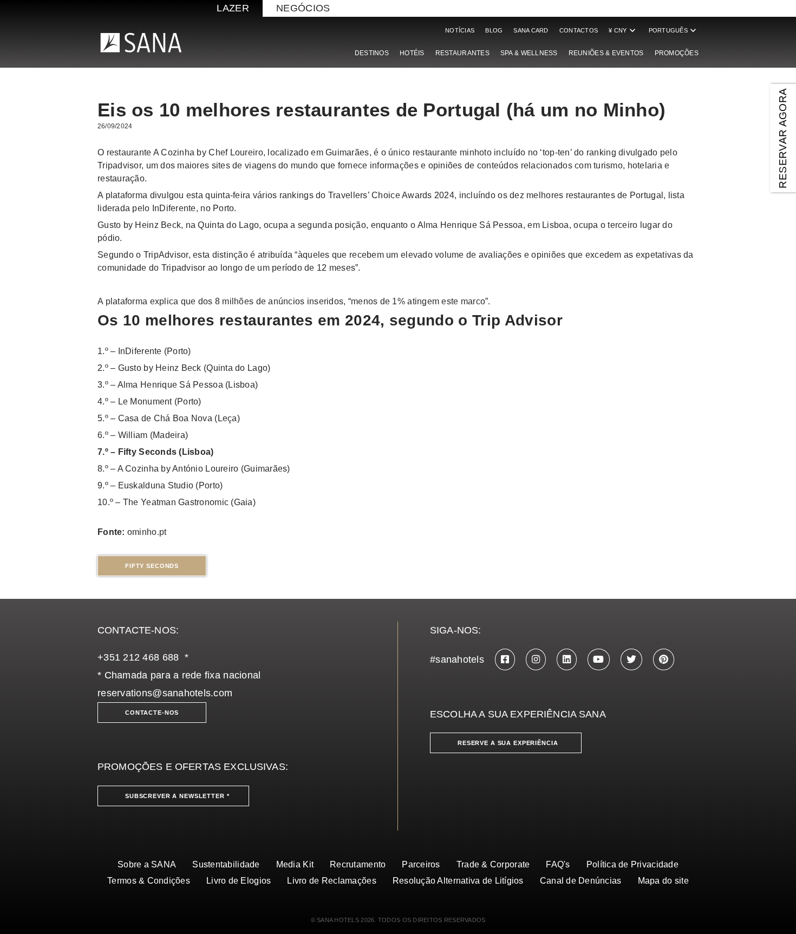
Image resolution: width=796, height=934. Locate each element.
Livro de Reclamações (331, 880)
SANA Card (530, 30)
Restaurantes (462, 53)
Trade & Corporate (493, 864)
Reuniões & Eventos (606, 53)
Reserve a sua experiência (508, 743)
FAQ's (558, 864)
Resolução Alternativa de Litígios (458, 880)
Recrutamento (358, 864)
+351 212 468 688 (138, 657)
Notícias (459, 30)
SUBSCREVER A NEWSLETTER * (177, 796)
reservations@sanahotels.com (164, 693)
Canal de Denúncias (581, 880)
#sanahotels (457, 659)
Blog (494, 30)
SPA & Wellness (529, 53)
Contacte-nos (152, 712)
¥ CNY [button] (623, 30)
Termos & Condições (148, 880)
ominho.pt (146, 532)
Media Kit (295, 864)
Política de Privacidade (632, 864)
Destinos (372, 53)
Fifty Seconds (152, 566)
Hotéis (412, 53)
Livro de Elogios (238, 880)
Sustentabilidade (225, 864)
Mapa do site (663, 880)
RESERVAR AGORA (782, 138)
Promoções (677, 53)
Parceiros (421, 864)
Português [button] (674, 30)
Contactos (578, 30)
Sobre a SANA (147, 864)
